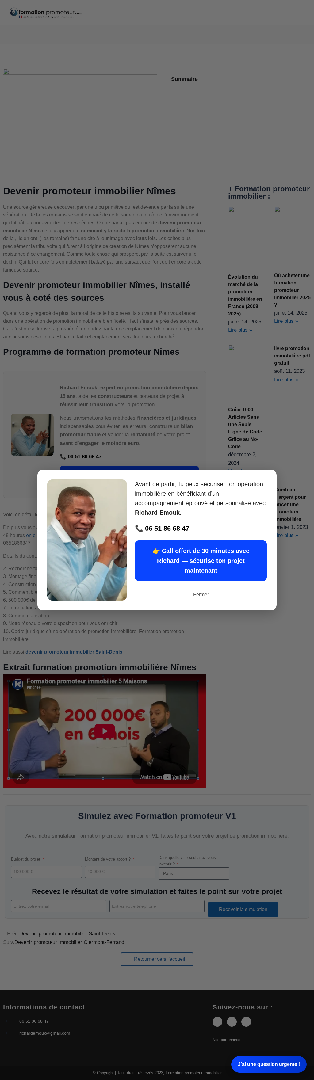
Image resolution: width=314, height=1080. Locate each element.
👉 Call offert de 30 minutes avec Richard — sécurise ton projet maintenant (200, 561)
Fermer (201, 594)
